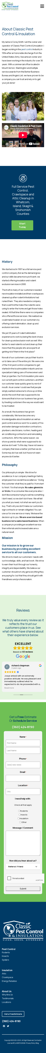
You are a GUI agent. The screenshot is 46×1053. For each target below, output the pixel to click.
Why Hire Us (7, 994)
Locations (6, 1002)
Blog (37, 1043)
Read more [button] (9, 688)
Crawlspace (7, 977)
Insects (24, 814)
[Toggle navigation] (42, 6)
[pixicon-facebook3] (4, 1026)
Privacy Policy (30, 1043)
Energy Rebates (9, 981)
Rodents (24, 811)
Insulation (24, 818)
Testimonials (8, 998)
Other (23, 822)
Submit (23, 888)
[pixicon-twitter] (8, 1026)
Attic (4, 973)
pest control (27, 49)
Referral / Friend (15, 866)
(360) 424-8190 (23, 727)
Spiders (5, 959)
